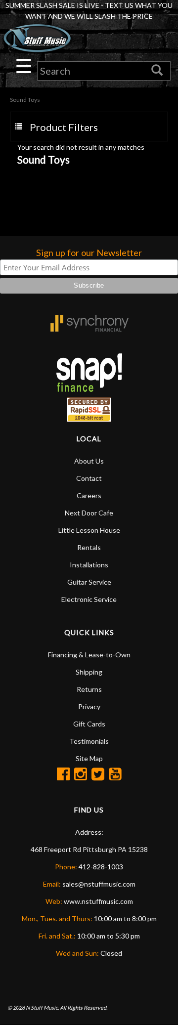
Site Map (89, 758)
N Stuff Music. (42, 1007)
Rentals (89, 547)
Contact (89, 478)
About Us (89, 461)
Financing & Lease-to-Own (89, 654)
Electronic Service (89, 599)
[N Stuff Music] (37, 38)
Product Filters (64, 127)
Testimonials (89, 741)
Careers (89, 495)
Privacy (89, 706)
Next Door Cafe (89, 513)
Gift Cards (89, 724)
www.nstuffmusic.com (98, 901)
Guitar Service (89, 582)
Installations (89, 564)
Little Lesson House (89, 530)
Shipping (89, 672)
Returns (89, 689)
